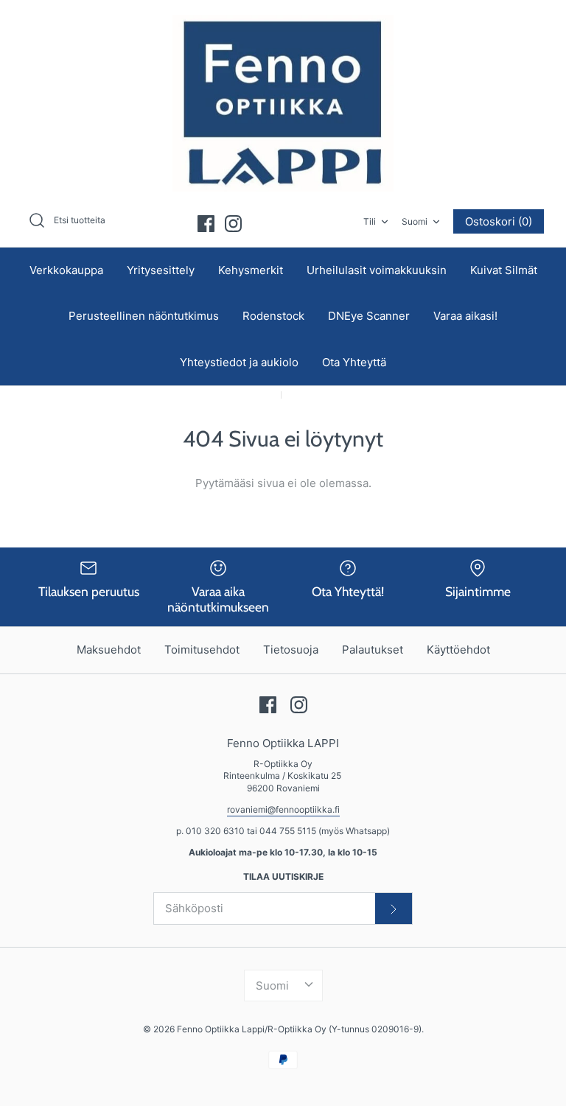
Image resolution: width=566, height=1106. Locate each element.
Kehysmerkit (250, 270)
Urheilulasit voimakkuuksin (377, 270)
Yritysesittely (161, 270)
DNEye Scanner (369, 316)
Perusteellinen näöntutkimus (144, 316)
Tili (369, 221)
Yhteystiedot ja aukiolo (239, 362)
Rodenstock (273, 316)
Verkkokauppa (66, 270)
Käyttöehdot (458, 650)
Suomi (414, 221)
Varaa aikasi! (465, 316)
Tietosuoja (290, 650)
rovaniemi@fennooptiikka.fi (283, 809)
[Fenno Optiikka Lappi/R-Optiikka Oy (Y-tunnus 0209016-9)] (283, 103)
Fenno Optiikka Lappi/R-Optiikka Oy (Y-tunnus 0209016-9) (299, 1029)
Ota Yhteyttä (354, 362)
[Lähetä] (393, 908)
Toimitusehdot (202, 650)
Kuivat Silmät (503, 270)
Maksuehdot (109, 650)
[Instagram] (233, 223)
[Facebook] (206, 223)
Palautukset (372, 650)
